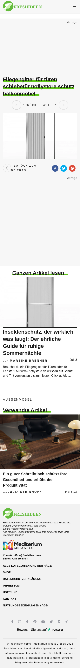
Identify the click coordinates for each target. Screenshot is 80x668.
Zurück (29, 105)
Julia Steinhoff (25, 491)
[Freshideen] (22, 6)
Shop (7, 572)
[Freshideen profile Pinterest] (35, 621)
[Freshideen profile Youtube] (43, 621)
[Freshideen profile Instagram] (20, 621)
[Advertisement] (40, 48)
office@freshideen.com (27, 555)
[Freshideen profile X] (52, 621)
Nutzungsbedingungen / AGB (25, 605)
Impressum (11, 585)
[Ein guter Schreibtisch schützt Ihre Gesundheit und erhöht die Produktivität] (40, 441)
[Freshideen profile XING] (67, 621)
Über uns (10, 592)
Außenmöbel (17, 399)
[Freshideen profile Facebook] (12, 621)
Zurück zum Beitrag (24, 168)
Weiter (51, 105)
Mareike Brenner (29, 360)
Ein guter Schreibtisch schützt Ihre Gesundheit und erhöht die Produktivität (35, 479)
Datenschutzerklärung (22, 579)
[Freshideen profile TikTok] (28, 621)
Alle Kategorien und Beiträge (27, 565)
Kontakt (10, 598)
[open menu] (73, 6)
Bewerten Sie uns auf (32, 629)
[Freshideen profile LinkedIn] (59, 621)
